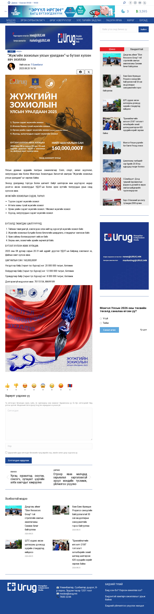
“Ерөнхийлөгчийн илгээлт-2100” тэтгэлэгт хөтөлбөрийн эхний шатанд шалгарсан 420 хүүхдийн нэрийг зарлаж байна (82, 552)
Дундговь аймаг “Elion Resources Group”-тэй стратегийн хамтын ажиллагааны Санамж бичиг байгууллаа (34, 518)
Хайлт (144, 29)
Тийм (105, 323)
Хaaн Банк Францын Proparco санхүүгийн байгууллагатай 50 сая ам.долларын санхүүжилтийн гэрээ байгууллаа (82, 516)
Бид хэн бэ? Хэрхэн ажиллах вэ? (123, 590)
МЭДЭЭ (19, 51)
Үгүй (105, 318)
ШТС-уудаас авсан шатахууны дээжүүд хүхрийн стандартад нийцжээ (35, 546)
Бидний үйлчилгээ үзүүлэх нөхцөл (124, 605)
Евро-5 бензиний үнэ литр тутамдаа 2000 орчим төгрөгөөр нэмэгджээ (134, 203)
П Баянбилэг (37, 64)
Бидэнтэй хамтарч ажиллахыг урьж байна (125, 598)
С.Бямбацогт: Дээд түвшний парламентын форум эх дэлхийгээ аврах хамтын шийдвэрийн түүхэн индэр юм (134, 185)
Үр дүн (143, 330)
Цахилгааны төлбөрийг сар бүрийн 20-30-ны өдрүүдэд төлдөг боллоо (134, 164)
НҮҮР (11, 51)
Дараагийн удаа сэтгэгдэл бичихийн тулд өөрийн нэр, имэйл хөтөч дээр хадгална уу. (43, 453)
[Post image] (13, 511)
